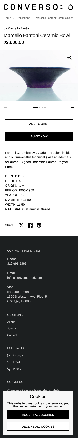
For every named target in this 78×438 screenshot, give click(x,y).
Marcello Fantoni (19, 28)
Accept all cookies (38, 414)
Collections (23, 17)
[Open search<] (62, 7)
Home (7, 17)
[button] (73, 108)
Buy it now (39, 136)
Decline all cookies (38, 426)
